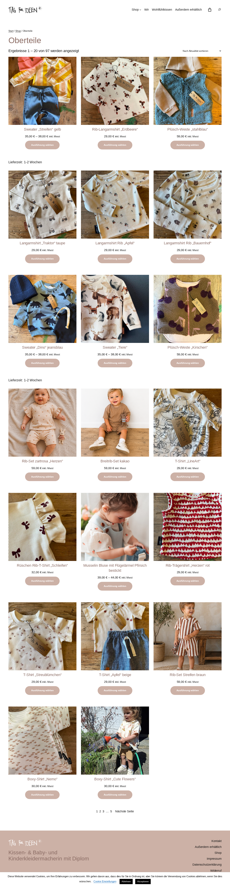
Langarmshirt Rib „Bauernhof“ (187, 243)
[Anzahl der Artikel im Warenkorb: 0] (209, 9)
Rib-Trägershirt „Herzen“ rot (188, 565)
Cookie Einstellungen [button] (104, 881)
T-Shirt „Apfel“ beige (115, 675)
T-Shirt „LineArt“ (187, 461)
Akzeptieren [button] (143, 881)
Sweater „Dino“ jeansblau (42, 347)
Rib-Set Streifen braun (188, 675)
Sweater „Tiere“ (115, 347)
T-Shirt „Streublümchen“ (42, 675)
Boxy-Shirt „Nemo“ (42, 779)
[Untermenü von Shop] (140, 10)
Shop (18, 30)
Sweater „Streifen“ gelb (42, 129)
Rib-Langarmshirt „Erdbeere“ (115, 129)
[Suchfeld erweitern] (220, 10)
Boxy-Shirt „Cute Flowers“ (115, 779)
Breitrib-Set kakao (115, 461)
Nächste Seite (124, 811)
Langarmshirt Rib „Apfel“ (115, 243)
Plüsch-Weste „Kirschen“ (188, 347)
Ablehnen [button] (126, 881)
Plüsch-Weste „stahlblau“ (187, 129)
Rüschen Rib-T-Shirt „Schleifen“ (42, 565)
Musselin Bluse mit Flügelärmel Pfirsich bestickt (114, 568)
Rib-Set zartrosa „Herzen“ (42, 461)
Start (10, 30)
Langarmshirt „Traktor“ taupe (42, 243)
